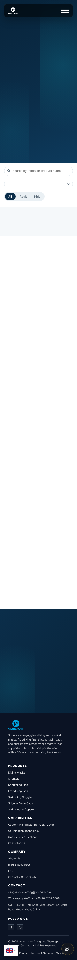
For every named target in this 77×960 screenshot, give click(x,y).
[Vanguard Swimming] (16, 725)
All (10, 196)
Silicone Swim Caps (20, 803)
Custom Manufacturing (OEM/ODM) (31, 824)
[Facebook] (11, 927)
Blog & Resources (19, 864)
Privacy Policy (17, 953)
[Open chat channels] (67, 949)
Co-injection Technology (23, 830)
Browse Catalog (21, 98)
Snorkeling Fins (18, 784)
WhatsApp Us (19, 701)
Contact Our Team (23, 686)
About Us (14, 858)
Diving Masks (16, 772)
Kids (37, 196)
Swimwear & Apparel (21, 809)
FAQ (11, 870)
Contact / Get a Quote (22, 877)
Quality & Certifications (22, 837)
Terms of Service (41, 953)
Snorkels (13, 778)
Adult (23, 196)
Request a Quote (21, 113)
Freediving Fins (18, 791)
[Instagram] (20, 927)
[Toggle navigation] (65, 11)
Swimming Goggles (20, 797)
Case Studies (16, 843)
